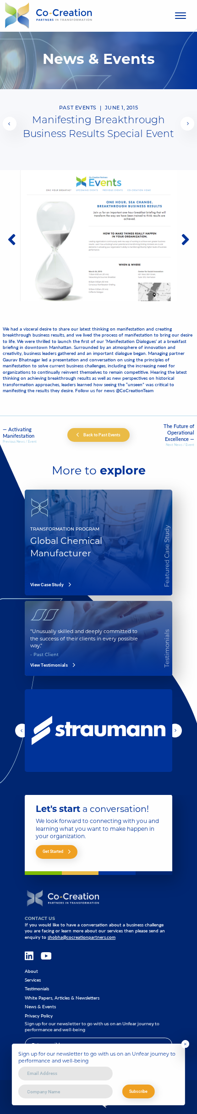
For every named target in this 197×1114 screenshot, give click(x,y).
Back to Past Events (101, 434)
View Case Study (47, 585)
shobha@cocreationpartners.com (81, 937)
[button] (9, 124)
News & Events (40, 1007)
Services (33, 980)
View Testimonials (49, 665)
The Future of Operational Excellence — (179, 432)
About (31, 971)
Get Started (53, 851)
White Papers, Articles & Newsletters (62, 998)
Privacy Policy (39, 1016)
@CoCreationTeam (134, 390)
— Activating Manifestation (18, 432)
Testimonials (37, 989)
